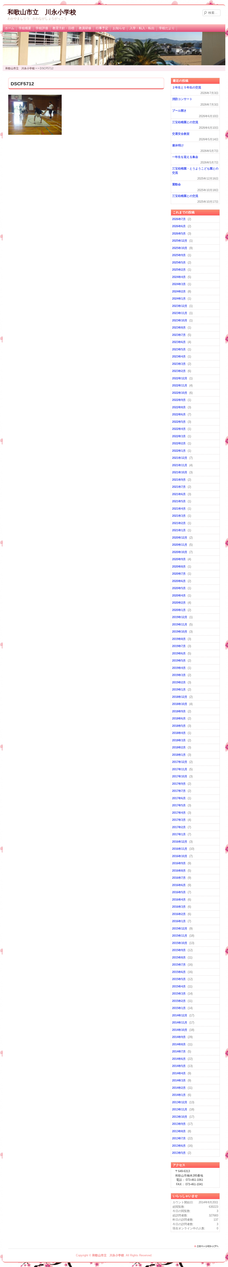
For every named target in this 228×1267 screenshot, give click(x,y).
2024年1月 (179, 298)
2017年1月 (179, 834)
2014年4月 (179, 1073)
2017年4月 (179, 812)
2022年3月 (179, 436)
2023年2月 (179, 371)
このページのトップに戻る (207, 1246)
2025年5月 (179, 262)
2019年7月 (179, 646)
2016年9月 (179, 863)
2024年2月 (179, 291)
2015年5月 (179, 979)
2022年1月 (179, 450)
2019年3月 (179, 675)
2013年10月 (179, 1116)
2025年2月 (179, 269)
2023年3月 (179, 364)
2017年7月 (179, 791)
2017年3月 (179, 820)
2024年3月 (179, 284)
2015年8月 (179, 957)
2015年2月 (179, 1001)
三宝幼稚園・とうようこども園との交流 (195, 171)
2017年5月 (179, 805)
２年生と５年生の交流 (186, 87)
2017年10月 (179, 776)
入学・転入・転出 (142, 28)
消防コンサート (182, 99)
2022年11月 (179, 385)
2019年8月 (179, 639)
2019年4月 (179, 668)
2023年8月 (179, 327)
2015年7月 (179, 964)
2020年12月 (179, 537)
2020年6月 (179, 581)
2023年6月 (179, 342)
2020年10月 (179, 552)
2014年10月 (179, 1030)
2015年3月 (179, 993)
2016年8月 (179, 870)
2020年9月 (179, 559)
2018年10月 (179, 704)
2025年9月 (179, 255)
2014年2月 (179, 1087)
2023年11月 (179, 313)
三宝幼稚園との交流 (185, 122)
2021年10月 (179, 472)
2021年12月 (179, 458)
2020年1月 (179, 610)
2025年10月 (179, 248)
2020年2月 (179, 602)
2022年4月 (179, 429)
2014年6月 (179, 1059)
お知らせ (119, 28)
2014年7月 (179, 1051)
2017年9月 (179, 783)
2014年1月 (179, 1095)
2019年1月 (179, 689)
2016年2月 (179, 914)
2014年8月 (179, 1044)
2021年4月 (179, 508)
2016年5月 (179, 892)
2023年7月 (179, 335)
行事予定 (102, 28)
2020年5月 (179, 588)
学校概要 (25, 28)
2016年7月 (179, 877)
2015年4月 (179, 986)
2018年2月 (179, 747)
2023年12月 (179, 306)
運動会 (176, 184)
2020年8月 (179, 566)
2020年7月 (179, 573)
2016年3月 (179, 906)
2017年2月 (179, 827)
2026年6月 (179, 226)
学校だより (167, 28)
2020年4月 (179, 595)
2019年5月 (179, 660)
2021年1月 (179, 530)
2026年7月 (179, 219)
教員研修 (85, 28)
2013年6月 (179, 1145)
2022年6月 (179, 414)
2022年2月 (179, 443)
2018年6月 (179, 718)
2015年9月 (179, 950)
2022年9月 (179, 400)
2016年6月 (179, 885)
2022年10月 (179, 392)
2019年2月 (179, 682)
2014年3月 (179, 1080)
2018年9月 (179, 711)
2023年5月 (179, 349)
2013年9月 (179, 1124)
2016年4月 (179, 899)
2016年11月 (179, 848)
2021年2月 (179, 523)
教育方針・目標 (63, 28)
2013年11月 (179, 1109)
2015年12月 (179, 928)
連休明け (178, 145)
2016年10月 (179, 856)
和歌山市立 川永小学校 (42, 12)
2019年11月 (179, 624)
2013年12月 (179, 1102)
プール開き (179, 110)
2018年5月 (179, 726)
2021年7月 (179, 486)
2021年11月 (179, 465)
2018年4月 (179, 733)
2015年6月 (179, 972)
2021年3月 (179, 515)
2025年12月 (179, 240)
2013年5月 (179, 1153)
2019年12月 (179, 617)
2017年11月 (179, 769)
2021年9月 (179, 479)
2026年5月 (179, 233)
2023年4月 (179, 356)
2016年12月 (179, 841)
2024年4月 (179, 277)
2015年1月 (179, 1008)
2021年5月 (179, 501)
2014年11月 (179, 1022)
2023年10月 (179, 320)
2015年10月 (179, 943)
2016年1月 (179, 921)
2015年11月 (179, 935)
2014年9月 (179, 1037)
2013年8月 (179, 1131)
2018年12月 (179, 697)
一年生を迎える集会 (185, 157)
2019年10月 (179, 631)
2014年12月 (179, 1015)
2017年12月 (179, 762)
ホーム (9, 28)
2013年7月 (179, 1138)
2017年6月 (179, 798)
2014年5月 (179, 1066)
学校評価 (42, 28)
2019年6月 (179, 653)
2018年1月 (179, 754)
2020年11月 (179, 544)
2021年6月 (179, 494)
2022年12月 (179, 378)
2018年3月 (179, 740)
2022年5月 (179, 421)
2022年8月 (179, 407)
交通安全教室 (180, 133)
